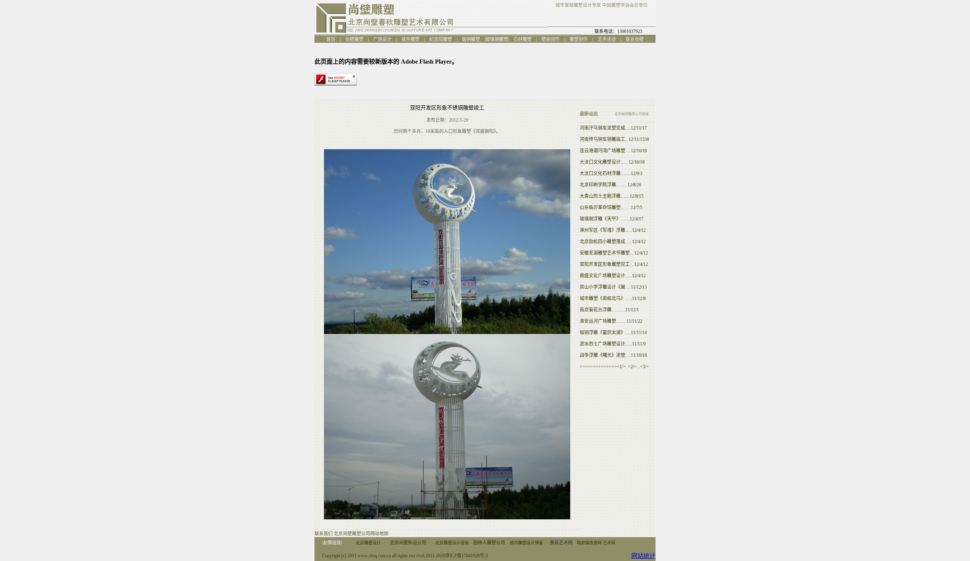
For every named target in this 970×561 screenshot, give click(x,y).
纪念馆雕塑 (441, 39)
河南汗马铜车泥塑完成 (602, 128)
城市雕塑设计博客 (526, 543)
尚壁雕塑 (356, 39)
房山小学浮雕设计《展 (602, 287)
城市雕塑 (412, 39)
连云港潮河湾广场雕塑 (602, 150)
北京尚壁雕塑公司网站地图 (361, 533)
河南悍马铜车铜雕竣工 (602, 139)
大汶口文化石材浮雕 (600, 173)
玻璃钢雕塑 (496, 39)
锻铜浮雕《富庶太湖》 (602, 332)
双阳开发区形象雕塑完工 (605, 264)
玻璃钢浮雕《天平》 (600, 219)
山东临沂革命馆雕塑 (600, 207)
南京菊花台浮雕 (596, 310)
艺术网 (609, 543)
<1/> (621, 366)
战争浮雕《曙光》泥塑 (602, 355)
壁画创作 (552, 39)
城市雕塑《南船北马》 (602, 298)
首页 (333, 39)
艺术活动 (609, 39)
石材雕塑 (524, 39)
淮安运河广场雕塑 (598, 321)
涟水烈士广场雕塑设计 (602, 344)
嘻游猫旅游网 (589, 543)
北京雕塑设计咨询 (452, 543)
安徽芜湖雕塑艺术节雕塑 (605, 253)
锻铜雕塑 (473, 39)
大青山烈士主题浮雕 (600, 196)
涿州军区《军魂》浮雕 (602, 230)
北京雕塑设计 (368, 543)
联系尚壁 (635, 39)
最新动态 (589, 114)
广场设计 (384, 39)
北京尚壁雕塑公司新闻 (632, 114)
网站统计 (643, 556)
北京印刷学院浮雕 (598, 185)
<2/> (632, 366)
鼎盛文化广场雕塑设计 (602, 275)
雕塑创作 (578, 39)
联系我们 (323, 533)
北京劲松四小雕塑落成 (602, 241)
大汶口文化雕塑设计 (600, 162)
